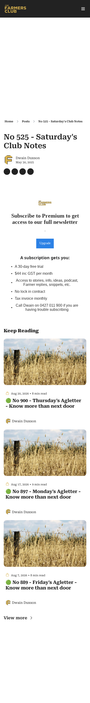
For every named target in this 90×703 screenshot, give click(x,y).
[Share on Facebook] (7, 171)
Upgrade (45, 243)
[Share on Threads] (22, 171)
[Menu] (83, 8)
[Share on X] (15, 171)
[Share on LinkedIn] (30, 171)
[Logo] (15, 9)
